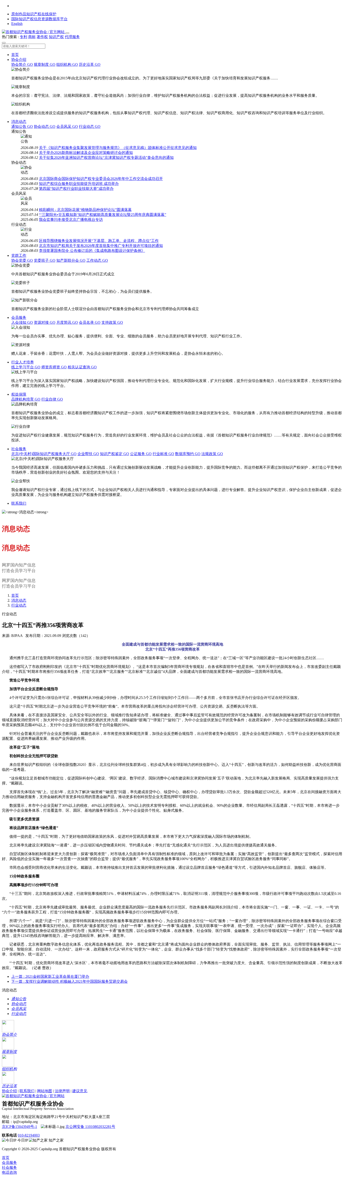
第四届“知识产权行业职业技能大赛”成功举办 (76, 189)
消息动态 (18, 122)
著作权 (42, 37)
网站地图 (44, 1091)
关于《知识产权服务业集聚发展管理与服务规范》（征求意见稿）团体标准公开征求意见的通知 (118, 148)
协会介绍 (18, 60)
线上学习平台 (25, 367)
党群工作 (18, 255)
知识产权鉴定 (114, 454)
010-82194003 (29, 1135)
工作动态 (97, 260)
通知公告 (22, 127)
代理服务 (72, 37)
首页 (15, 55)
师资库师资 (54, 367)
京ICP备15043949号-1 (19, 1127)
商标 (32, 37)
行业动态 (89, 127)
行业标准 (163, 454)
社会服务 (18, 449)
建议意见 (79, 1091)
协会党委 (22, 260)
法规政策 (212, 454)
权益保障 (18, 394)
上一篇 (50, 976)
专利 (23, 37)
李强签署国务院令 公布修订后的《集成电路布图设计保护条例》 (92, 251)
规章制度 (44, 64)
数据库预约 (187, 454)
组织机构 (67, 64)
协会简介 (22, 64)
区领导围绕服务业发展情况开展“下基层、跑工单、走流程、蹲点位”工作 (99, 241)
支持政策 (112, 322)
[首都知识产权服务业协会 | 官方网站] (33, 32)
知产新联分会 (70, 260)
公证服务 (141, 454)
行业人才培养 (22, 362)
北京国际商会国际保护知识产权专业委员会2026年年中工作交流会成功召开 (101, 179)
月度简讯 (67, 322)
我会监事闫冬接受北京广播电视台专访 (71, 220)
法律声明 (62, 1091)
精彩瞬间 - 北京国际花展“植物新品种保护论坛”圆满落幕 (85, 210)
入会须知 (22, 322)
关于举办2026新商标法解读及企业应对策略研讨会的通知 (86, 153)
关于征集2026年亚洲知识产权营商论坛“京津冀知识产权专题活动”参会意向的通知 (106, 158)
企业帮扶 (88, 454)
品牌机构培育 (25, 399)
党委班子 (44, 260)
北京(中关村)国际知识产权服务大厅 (44, 454)
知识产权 (56, 37)
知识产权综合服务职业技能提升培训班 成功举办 (79, 184)
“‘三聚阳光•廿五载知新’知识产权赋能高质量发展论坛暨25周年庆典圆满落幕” (102, 215)
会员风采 (67, 127)
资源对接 (44, 322)
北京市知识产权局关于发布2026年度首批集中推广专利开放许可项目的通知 (101, 246)
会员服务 (18, 318)
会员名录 (89, 322)
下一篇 (69, 981)
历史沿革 (89, 64)
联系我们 (18, 503)
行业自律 (52, 399)
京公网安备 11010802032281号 (90, 1127)
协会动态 (44, 127)
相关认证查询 (82, 367)
